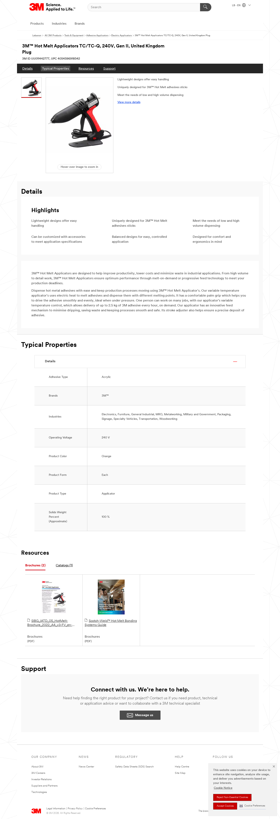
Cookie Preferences (95, 808)
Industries (59, 23)
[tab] (35, 565)
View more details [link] (128, 102)
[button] (252, 806)
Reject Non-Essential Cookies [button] (232, 797)
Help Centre (182, 766)
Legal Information (55, 808)
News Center (86, 766)
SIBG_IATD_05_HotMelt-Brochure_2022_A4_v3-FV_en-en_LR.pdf (49, 623)
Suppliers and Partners (44, 785)
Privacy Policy (75, 808)
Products (37, 23)
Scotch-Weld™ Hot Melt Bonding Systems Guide (111, 623)
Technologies (39, 792)
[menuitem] (27, 68)
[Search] (205, 7)
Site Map (180, 773)
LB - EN (236, 5)
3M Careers (38, 773)
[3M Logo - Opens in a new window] (52, 7)
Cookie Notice (223, 788)
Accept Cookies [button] (225, 806)
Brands (80, 23)
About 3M (37, 766)
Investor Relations (41, 779)
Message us (144, 715)
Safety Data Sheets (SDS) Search (134, 766)
